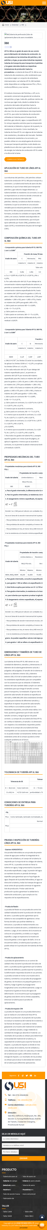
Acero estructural (29, 1194)
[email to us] (42, 1225)
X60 (22, 25)
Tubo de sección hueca (11, 1194)
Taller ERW (29, 1211)
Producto (9, 1169)
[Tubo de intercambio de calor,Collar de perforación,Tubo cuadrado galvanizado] (15, 1089)
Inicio (7, 25)
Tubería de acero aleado (31, 1181)
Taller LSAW (7, 1211)
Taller (5, 1205)
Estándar (15, 25)
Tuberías (6, 1189)
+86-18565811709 (24, 1100)
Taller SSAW (7, 1216)
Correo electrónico (15, 159)
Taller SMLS (29, 1216)
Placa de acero (28, 1189)
